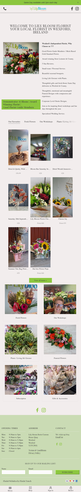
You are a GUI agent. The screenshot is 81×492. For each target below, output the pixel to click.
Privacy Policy (34, 453)
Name (4, 468)
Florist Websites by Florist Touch (17, 481)
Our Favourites (14, 121)
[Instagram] (77, 9)
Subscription (21, 398)
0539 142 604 (64, 434)
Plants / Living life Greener (68, 121)
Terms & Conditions (37, 450)
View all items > (40, 280)
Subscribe (67, 472)
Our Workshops (46, 121)
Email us (59, 437)
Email (31, 468)
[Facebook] (72, 9)
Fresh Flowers (30, 121)
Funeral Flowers (60, 358)
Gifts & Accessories (60, 398)
